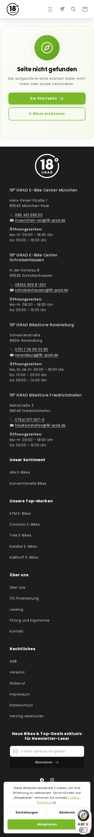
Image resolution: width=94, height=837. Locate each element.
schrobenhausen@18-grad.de (41, 290)
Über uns (18, 587)
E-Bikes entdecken (47, 113)
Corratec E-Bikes (25, 524)
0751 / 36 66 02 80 (31, 349)
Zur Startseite (43, 98)
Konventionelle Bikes (28, 483)
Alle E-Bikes (20, 472)
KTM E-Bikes (20, 513)
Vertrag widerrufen (27, 716)
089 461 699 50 (28, 215)
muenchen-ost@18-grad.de (40, 220)
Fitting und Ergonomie (30, 620)
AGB (13, 661)
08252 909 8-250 (30, 284)
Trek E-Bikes (20, 535)
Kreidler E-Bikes (23, 546)
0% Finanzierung (24, 598)
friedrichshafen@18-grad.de (40, 425)
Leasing (16, 609)
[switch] (83, 830)
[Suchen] (73, 9)
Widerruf (17, 683)
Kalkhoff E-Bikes (24, 557)
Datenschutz (21, 705)
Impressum (20, 694)
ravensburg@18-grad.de (36, 355)
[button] (50, 9)
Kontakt (17, 631)
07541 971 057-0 (29, 419)
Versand (17, 672)
